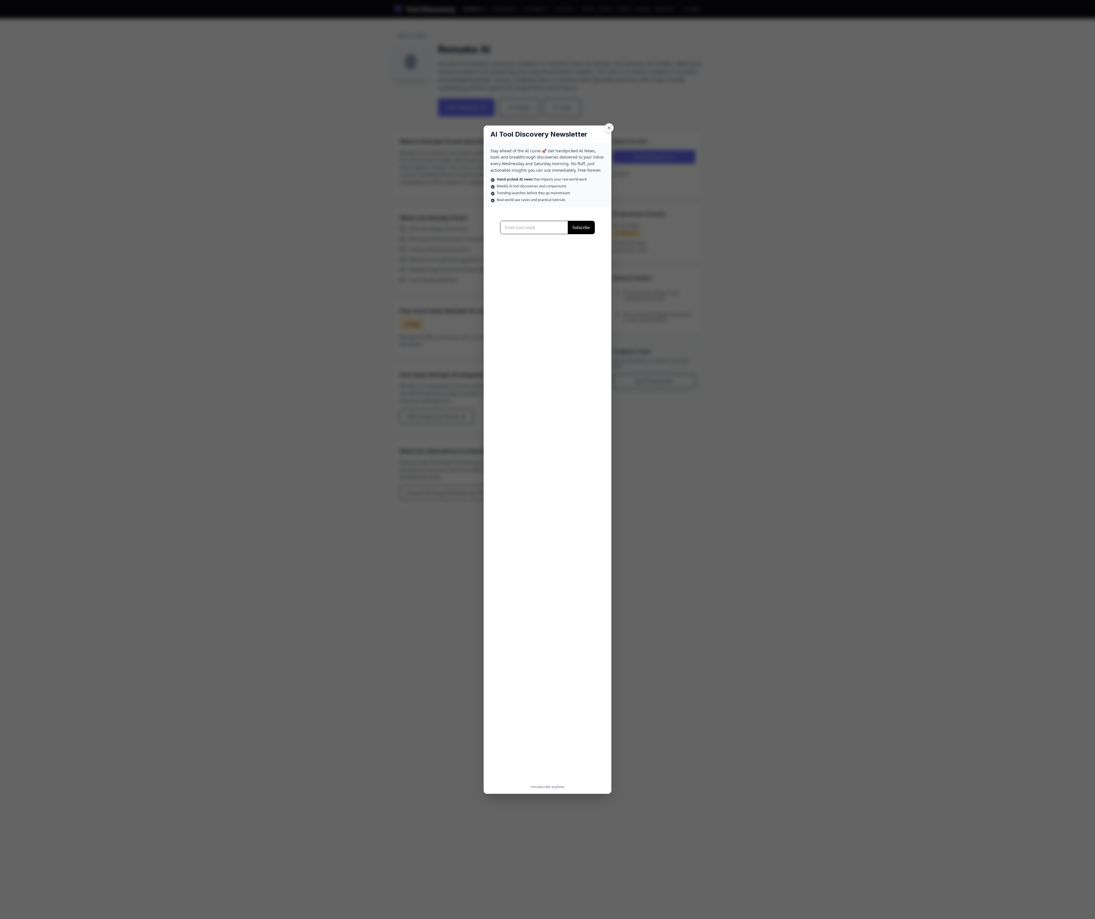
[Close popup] (609, 127)
